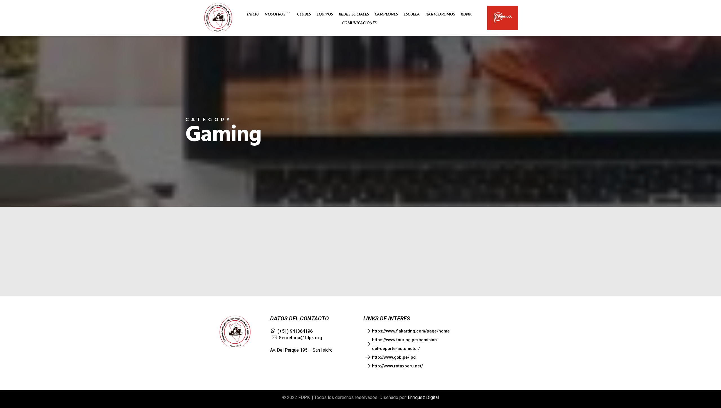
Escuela (412, 14)
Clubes (304, 14)
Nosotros (275, 14)
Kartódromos (440, 14)
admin (16, 261)
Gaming (17, 249)
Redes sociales (354, 14)
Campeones (386, 14)
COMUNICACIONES (359, 22)
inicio (253, 14)
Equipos (325, 14)
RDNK (466, 14)
